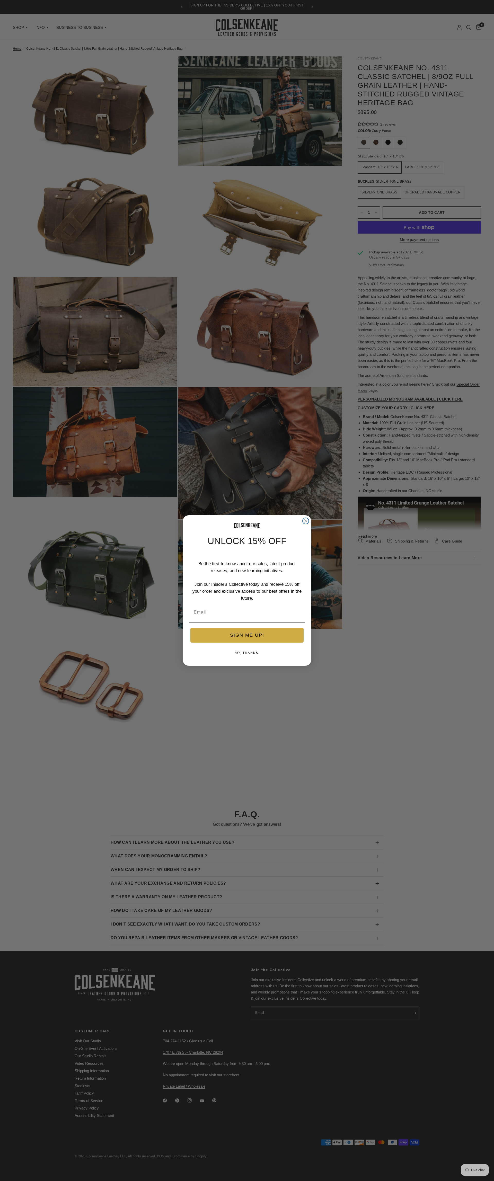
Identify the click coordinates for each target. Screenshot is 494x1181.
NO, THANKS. (247, 653)
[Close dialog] (306, 521)
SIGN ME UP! (247, 635)
